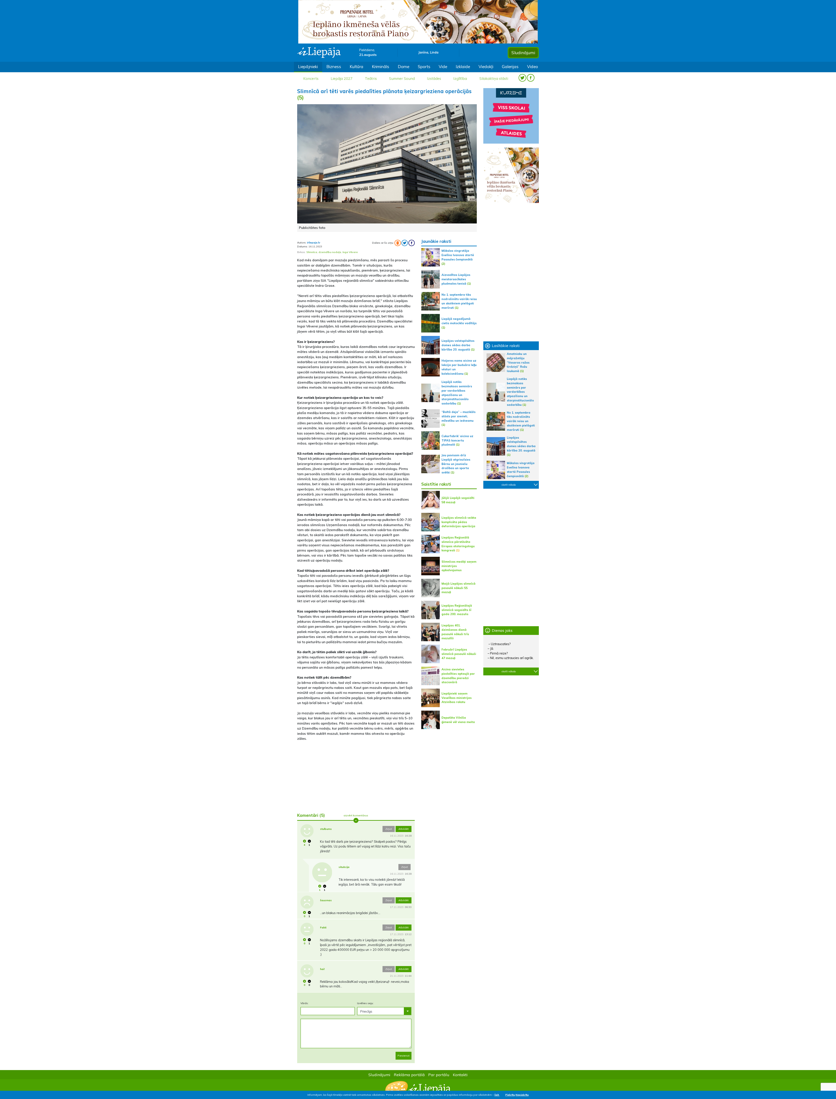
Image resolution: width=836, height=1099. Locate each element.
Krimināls (380, 66)
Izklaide (463, 66)
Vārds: (304, 1003)
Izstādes (434, 78)
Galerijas (510, 66)
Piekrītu (510, 1094)
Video (532, 66)
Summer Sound (402, 78)
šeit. (496, 1094)
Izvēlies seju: (365, 1003)
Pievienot (404, 1055)
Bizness (333, 66)
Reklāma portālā (409, 1074)
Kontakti (460, 1074)
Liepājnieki (308, 66)
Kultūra (356, 66)
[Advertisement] (356, 775)
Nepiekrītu (522, 1094)
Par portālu (438, 1074)
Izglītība (460, 78)
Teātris (371, 78)
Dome (403, 66)
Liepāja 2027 (341, 78)
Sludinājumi (523, 52)
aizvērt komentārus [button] (356, 815)
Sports (424, 66)
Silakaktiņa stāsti (493, 78)
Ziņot (388, 829)
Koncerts (311, 78)
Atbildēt (403, 829)
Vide (443, 66)
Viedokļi (486, 66)
